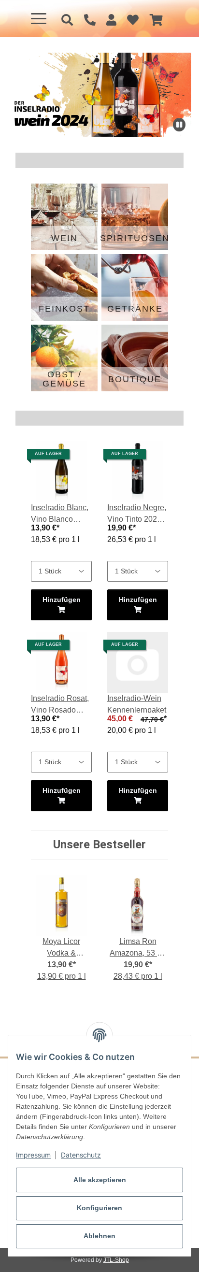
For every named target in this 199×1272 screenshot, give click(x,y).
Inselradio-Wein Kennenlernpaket (136, 704)
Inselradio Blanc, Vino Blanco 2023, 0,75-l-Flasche (59, 514)
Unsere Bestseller (99, 844)
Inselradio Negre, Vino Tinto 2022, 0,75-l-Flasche (136, 514)
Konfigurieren (99, 1208)
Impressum (33, 1155)
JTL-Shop (116, 1260)
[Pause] (179, 124)
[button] (111, 20)
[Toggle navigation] (38, 19)
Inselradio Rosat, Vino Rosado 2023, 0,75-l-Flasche (60, 705)
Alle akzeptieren (99, 1180)
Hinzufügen (62, 599)
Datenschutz (81, 1155)
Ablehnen (99, 1236)
